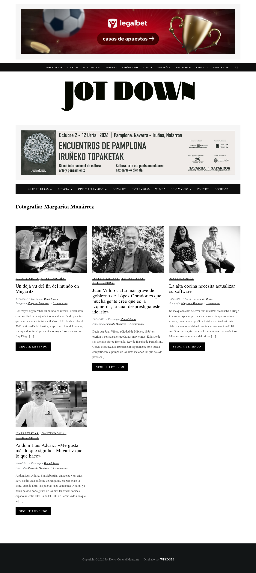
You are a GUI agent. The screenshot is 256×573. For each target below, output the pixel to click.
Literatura (103, 283)
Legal (200, 67)
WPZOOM (167, 559)
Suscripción (54, 67)
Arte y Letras (106, 278)
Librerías (163, 67)
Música (160, 189)
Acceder (73, 67)
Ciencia (63, 189)
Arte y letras (38, 189)
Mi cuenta (90, 67)
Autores (111, 67)
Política (203, 189)
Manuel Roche (51, 299)
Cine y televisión (91, 189)
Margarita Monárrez (38, 303)
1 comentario (213, 303)
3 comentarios (60, 468)
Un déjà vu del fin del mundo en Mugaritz (47, 288)
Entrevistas (141, 189)
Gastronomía (53, 278)
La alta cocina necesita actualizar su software (202, 288)
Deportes (120, 189)
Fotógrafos (129, 67)
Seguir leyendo (33, 346)
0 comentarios (60, 303)
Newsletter (221, 67)
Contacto (181, 67)
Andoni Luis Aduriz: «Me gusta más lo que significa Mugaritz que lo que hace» (49, 450)
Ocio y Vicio (179, 189)
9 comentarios (136, 323)
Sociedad (221, 189)
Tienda (147, 67)
